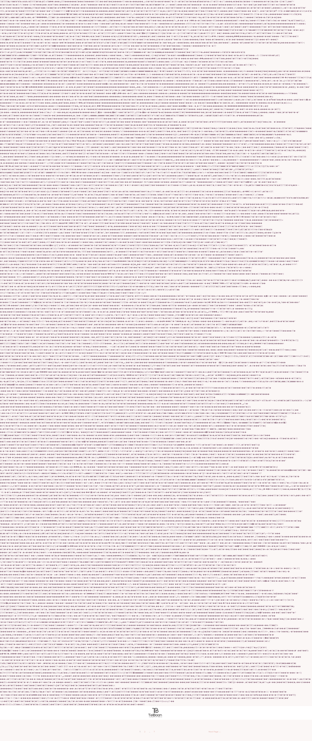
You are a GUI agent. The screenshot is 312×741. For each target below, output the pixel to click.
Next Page (215, 732)
